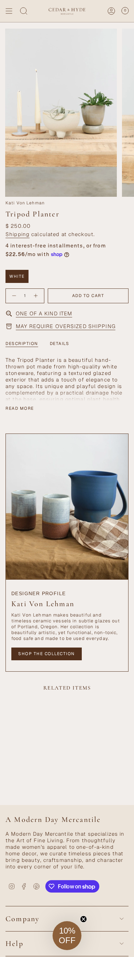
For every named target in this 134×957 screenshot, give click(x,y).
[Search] (23, 11)
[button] (67, 935)
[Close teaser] (83, 919)
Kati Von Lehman (25, 203)
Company (22, 918)
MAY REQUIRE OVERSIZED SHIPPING (65, 326)
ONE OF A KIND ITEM (44, 313)
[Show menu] (9, 11)
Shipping (17, 234)
